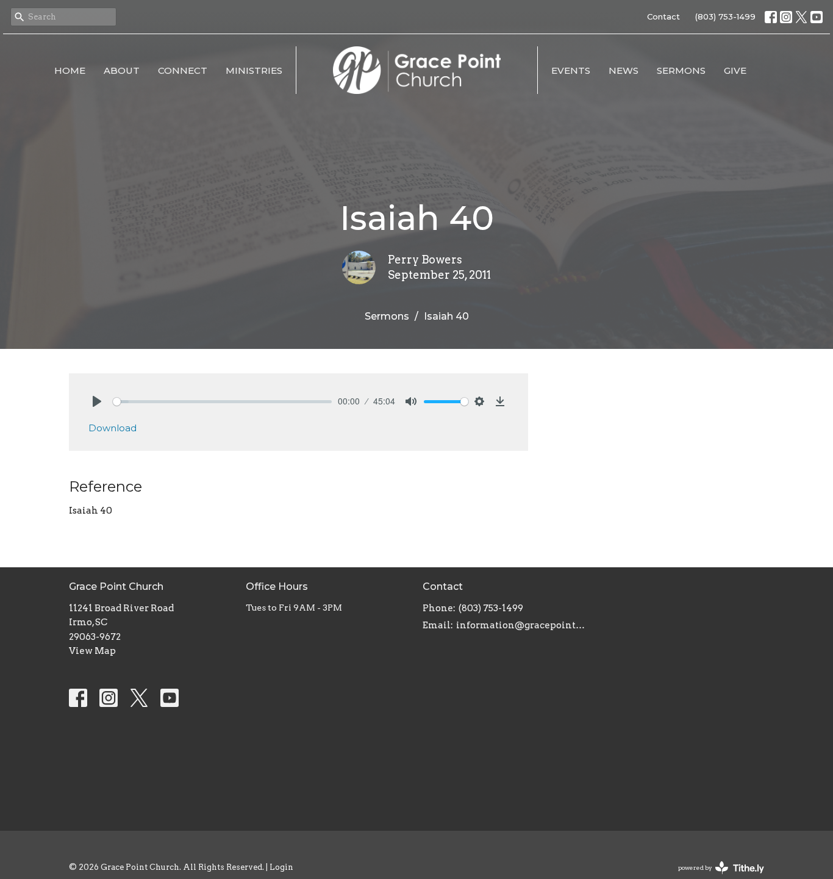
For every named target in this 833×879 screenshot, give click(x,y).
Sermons (681, 70)
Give (735, 70)
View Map (92, 650)
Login (281, 867)
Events (570, 70)
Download (112, 428)
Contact (663, 16)
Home (69, 70)
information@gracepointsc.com (521, 625)
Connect (182, 70)
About (122, 70)
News (623, 70)
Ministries (254, 70)
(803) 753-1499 (725, 16)
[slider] (222, 401)
